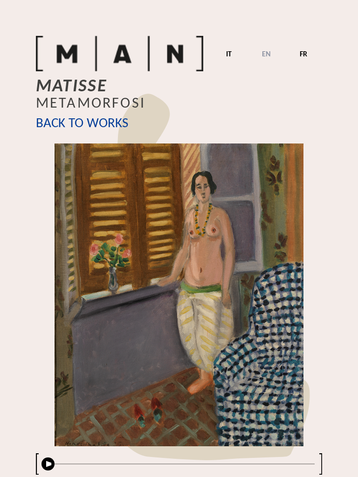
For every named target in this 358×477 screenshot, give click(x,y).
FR (303, 54)
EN (266, 54)
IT (229, 54)
